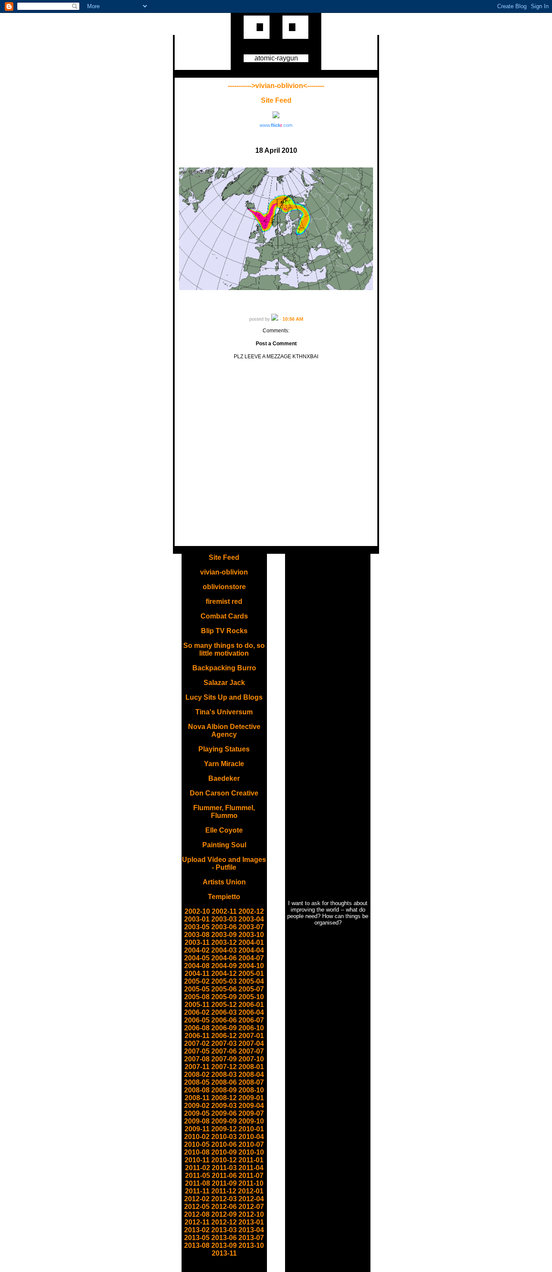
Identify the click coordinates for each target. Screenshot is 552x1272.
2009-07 (251, 1113)
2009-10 (251, 1121)
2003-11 (197, 942)
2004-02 (197, 950)
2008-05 (197, 1082)
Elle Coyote (224, 830)
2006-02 (197, 1012)
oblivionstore (224, 586)
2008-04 (251, 1074)
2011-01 (250, 1160)
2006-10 (251, 1028)
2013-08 (197, 1245)
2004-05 (197, 958)
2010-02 (197, 1136)
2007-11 (197, 1066)
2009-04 (251, 1105)
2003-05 (197, 927)
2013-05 (197, 1237)
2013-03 (224, 1230)
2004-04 (251, 950)
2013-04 (251, 1230)
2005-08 (197, 997)
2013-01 (251, 1222)
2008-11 (197, 1098)
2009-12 (224, 1129)
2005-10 (251, 997)
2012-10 (251, 1214)
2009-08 (197, 1121)
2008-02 (197, 1074)
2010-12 (224, 1160)
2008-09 (224, 1090)
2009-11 (197, 1129)
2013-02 (197, 1230)
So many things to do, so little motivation (224, 649)
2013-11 (224, 1253)
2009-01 (251, 1098)
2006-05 (197, 1020)
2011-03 (224, 1167)
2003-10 (251, 934)
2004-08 (197, 965)
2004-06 (224, 958)
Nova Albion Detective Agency (224, 730)
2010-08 (197, 1152)
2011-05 (197, 1175)
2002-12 (251, 911)
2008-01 (251, 1066)
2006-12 (224, 1035)
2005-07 (251, 989)
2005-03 (224, 981)
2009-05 (197, 1113)
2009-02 (197, 1105)
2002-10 (197, 911)
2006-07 (251, 1020)
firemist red (224, 601)
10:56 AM (292, 319)
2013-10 (251, 1245)
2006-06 (224, 1020)
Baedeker (224, 778)
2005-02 (197, 981)
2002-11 (224, 911)
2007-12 (224, 1066)
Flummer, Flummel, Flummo (224, 811)
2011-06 (224, 1175)
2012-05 (197, 1206)
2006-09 (224, 1028)
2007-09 (224, 1059)
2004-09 (224, 965)
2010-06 (224, 1144)
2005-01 (251, 973)
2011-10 (250, 1183)
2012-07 (251, 1206)
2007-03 (224, 1043)
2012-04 (251, 1199)
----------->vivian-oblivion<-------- (276, 85)
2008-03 (224, 1074)
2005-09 (224, 997)
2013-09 (224, 1245)
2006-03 (224, 1012)
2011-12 (223, 1191)
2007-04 (251, 1043)
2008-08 (197, 1090)
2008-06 (224, 1082)
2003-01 (197, 919)
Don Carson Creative (224, 793)
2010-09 (224, 1152)
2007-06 (224, 1051)
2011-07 (250, 1175)
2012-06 (224, 1206)
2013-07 (251, 1237)
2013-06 (224, 1237)
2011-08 (197, 1183)
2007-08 (197, 1059)
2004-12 (224, 973)
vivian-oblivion (224, 572)
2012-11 (197, 1222)
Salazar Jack (224, 682)
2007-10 (251, 1059)
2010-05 (197, 1144)
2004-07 (251, 958)
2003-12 (224, 942)
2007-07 (251, 1051)
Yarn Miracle (224, 763)
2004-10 (251, 965)
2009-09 (224, 1121)
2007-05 (197, 1051)
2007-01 (251, 1035)
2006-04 (251, 1012)
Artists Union (224, 882)
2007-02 (197, 1043)
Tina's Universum (224, 712)
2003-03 (224, 919)
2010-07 (251, 1144)
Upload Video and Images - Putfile (224, 863)
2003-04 (251, 919)
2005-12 (224, 1004)
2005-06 (224, 989)
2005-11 (197, 1004)
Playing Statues (224, 749)
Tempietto (224, 896)
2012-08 (197, 1214)
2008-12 (224, 1098)
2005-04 (251, 981)
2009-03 (224, 1105)
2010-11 (197, 1160)
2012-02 (197, 1199)
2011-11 (197, 1191)
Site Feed (276, 100)
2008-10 (251, 1090)
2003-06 (224, 927)
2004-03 (224, 950)
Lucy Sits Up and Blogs (224, 697)
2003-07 (251, 927)
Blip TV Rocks (224, 630)
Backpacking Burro (224, 668)
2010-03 (224, 1136)
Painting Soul (224, 845)
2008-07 (251, 1082)
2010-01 (251, 1129)
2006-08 (197, 1028)
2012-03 (224, 1199)
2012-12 (224, 1222)
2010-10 (251, 1152)
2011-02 (197, 1167)
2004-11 (197, 973)
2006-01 (251, 1004)
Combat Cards (224, 616)
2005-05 (197, 989)
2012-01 (250, 1191)
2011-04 (250, 1167)
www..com (276, 125)
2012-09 (224, 1214)
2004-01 (251, 942)
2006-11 (197, 1035)
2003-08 (197, 934)
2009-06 (224, 1113)
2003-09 (224, 934)
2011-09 (224, 1183)
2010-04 (251, 1136)
